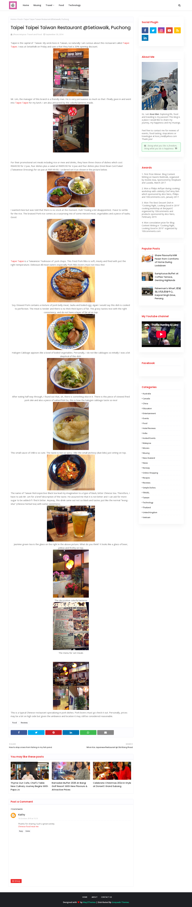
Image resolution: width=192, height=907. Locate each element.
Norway (146, 467)
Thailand (147, 507)
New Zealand (149, 458)
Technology (148, 502)
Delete (28, 831)
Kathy (21, 814)
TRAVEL (146, 492)
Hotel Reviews (149, 428)
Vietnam (146, 517)
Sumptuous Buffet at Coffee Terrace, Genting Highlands (166, 277)
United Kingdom (150, 512)
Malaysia (147, 443)
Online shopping (150, 472)
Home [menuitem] (26, 5)
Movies (146, 448)
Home (13, 19)
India (145, 433)
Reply (21, 831)
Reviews (24, 722)
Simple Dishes (149, 487)
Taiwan (146, 497)
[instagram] (161, 30)
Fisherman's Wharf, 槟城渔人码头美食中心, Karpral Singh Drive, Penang (168, 293)
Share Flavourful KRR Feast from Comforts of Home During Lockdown (167, 260)
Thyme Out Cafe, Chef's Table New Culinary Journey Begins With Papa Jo (29, 786)
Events (146, 418)
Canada (146, 398)
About (95, 897)
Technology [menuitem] (74, 5)
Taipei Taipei (21, 102)
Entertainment (149, 413)
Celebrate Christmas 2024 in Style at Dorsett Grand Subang (112, 784)
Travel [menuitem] (49, 5)
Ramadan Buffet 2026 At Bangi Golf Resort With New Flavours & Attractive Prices (69, 786)
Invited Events (149, 438)
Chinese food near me (28, 826)
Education (147, 408)
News (145, 463)
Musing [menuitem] (37, 5)
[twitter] (153, 30)
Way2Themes (89, 902)
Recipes (146, 477)
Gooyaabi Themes (120, 902)
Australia (147, 393)
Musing (146, 453)
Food (20, 19)
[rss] (177, 30)
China (145, 403)
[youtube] (169, 30)
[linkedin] (145, 38)
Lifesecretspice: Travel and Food (27, 34)
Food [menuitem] (61, 5)
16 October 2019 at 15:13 (28, 818)
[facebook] (145, 30)
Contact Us (106, 897)
